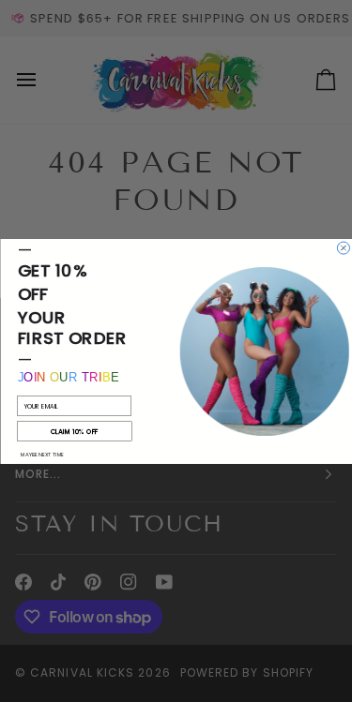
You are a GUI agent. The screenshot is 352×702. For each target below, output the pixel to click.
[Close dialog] (343, 248)
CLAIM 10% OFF (74, 431)
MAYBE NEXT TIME (42, 453)
